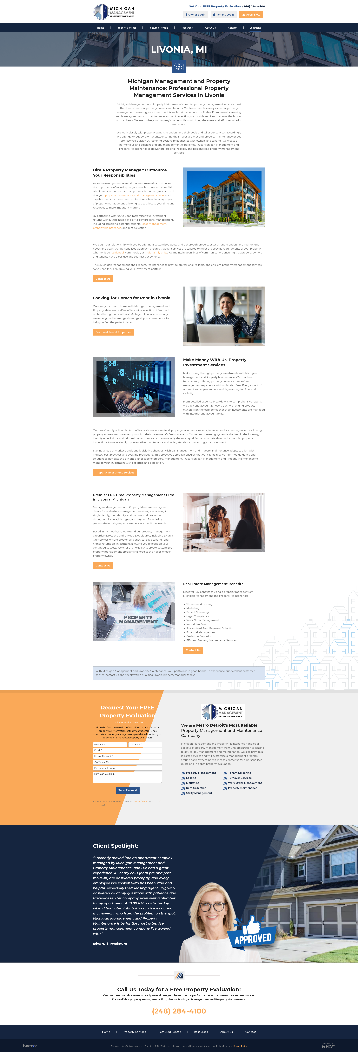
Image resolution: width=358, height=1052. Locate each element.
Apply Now (252, 14)
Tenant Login (225, 14)
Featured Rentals (169, 1032)
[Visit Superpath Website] (30, 1046)
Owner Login (196, 14)
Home (106, 1032)
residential (117, 252)
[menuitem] (100, 27)
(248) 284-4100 (253, 6)
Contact (250, 1032)
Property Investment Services (115, 472)
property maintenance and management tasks (134, 195)
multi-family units (156, 252)
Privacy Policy (139, 801)
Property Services (134, 1032)
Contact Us (103, 278)
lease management (154, 223)
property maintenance (107, 228)
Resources (201, 1032)
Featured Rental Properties (113, 332)
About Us (226, 1032)
